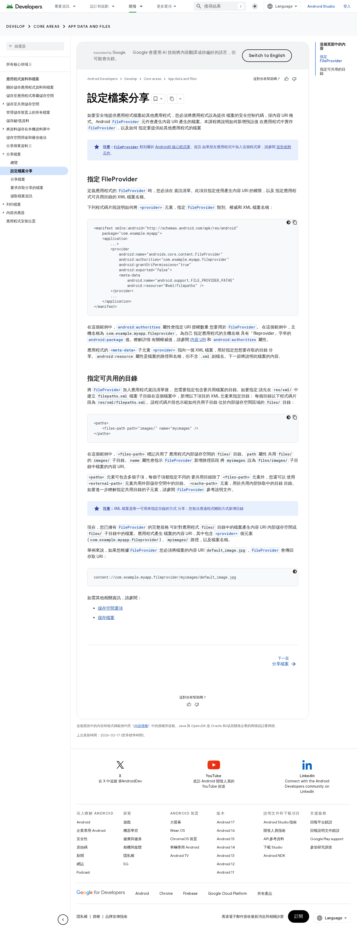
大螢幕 (175, 822)
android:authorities (139, 327)
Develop (15, 26)
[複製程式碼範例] (295, 222)
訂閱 (298, 916)
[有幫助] (286, 79)
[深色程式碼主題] (288, 222)
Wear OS (177, 830)
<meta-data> (123, 350)
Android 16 (226, 830)
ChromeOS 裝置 (183, 838)
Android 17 (226, 822)
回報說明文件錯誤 (324, 830)
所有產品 (264, 893)
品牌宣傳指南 (116, 916)
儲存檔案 (106, 617)
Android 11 (225, 872)
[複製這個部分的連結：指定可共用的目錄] (142, 379)
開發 (132, 6)
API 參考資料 (273, 838)
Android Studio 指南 (280, 822)
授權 (96, 916)
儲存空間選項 (110, 608)
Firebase (190, 893)
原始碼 (82, 847)
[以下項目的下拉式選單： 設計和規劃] (115, 6)
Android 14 (226, 847)
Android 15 (226, 838)
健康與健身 (132, 838)
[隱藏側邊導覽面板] (63, 919)
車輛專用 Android (184, 847)
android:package (106, 339)
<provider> (151, 207)
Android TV (179, 855)
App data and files (89, 26)
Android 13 (225, 855)
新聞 (80, 855)
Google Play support (326, 838)
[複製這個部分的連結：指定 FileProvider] (143, 180)
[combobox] (220, 6)
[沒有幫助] (294, 79)
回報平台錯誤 (321, 822)
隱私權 (128, 855)
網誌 (80, 864)
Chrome (166, 893)
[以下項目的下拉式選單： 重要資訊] (77, 6)
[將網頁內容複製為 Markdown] (172, 98)
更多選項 (164, 6)
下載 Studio (272, 847)
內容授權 (141, 726)
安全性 (82, 838)
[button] (34, 104)
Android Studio (321, 6)
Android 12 (226, 864)
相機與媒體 (132, 847)
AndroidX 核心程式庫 (172, 147)
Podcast (83, 872)
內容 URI (198, 339)
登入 (347, 6)
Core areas (46, 26)
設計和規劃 (99, 6)
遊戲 (127, 822)
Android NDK (274, 855)
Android (83, 822)
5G (126, 864)
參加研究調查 (321, 847)
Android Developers (102, 79)
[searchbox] (35, 46)
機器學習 (130, 830)
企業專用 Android (91, 830)
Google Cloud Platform (227, 893)
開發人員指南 (274, 830)
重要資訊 (62, 6)
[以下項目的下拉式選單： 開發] (143, 6)
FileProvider (125, 121)
